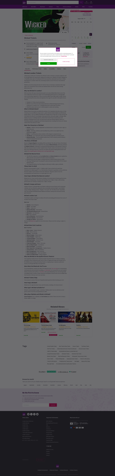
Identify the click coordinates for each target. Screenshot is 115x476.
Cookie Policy (64, 56)
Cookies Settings (66, 61)
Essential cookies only (48, 59)
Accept (48, 63)
